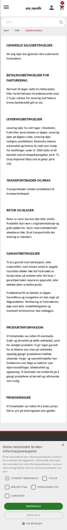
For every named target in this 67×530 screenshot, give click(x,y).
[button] (33, 523)
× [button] (62, 445)
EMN (17, 30)
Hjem (6, 30)
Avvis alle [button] (33, 515)
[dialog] (33, 485)
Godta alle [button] (33, 506)
